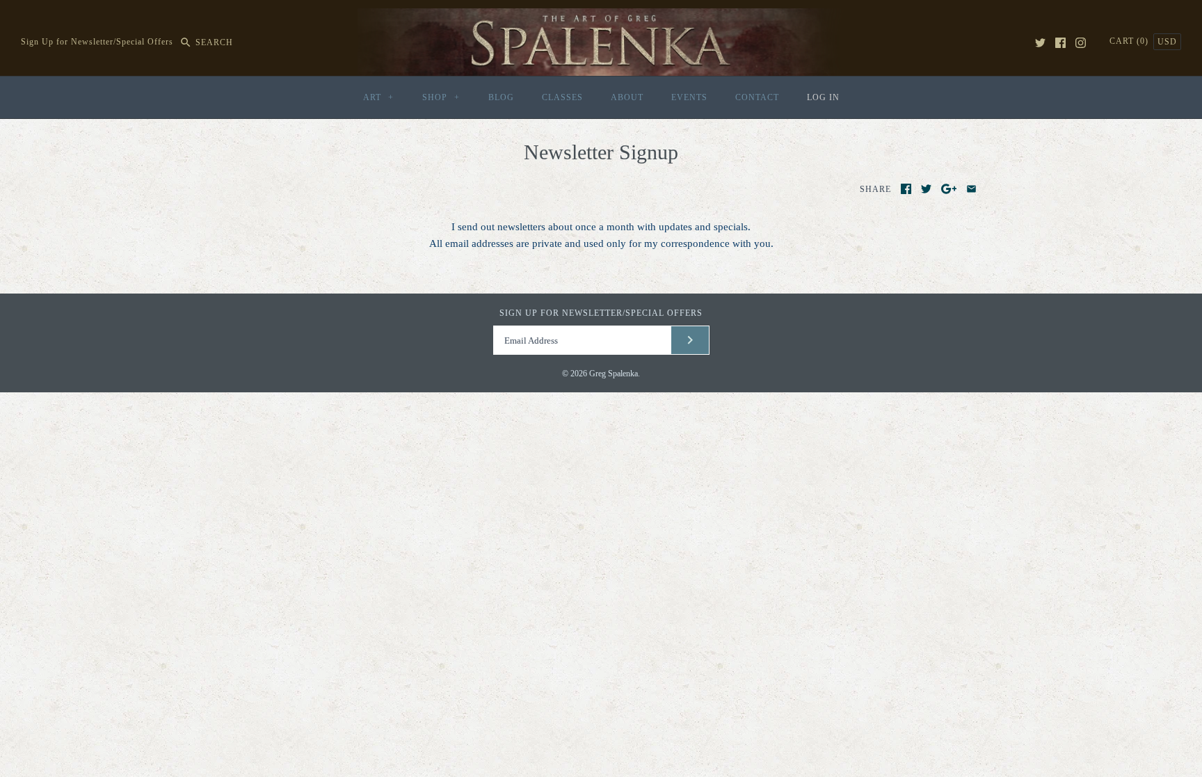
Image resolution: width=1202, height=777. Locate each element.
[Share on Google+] (949, 189)
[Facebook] (1060, 43)
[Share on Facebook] (906, 189)
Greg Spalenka (613, 373)
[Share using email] (971, 189)
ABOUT (627, 97)
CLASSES (562, 97)
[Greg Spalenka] (601, 16)
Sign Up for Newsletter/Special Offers (97, 42)
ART (378, 97)
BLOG (501, 97)
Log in (823, 97)
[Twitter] (1040, 43)
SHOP (441, 97)
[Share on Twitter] (926, 189)
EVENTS (689, 97)
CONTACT (757, 97)
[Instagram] (1080, 43)
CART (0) (1130, 41)
